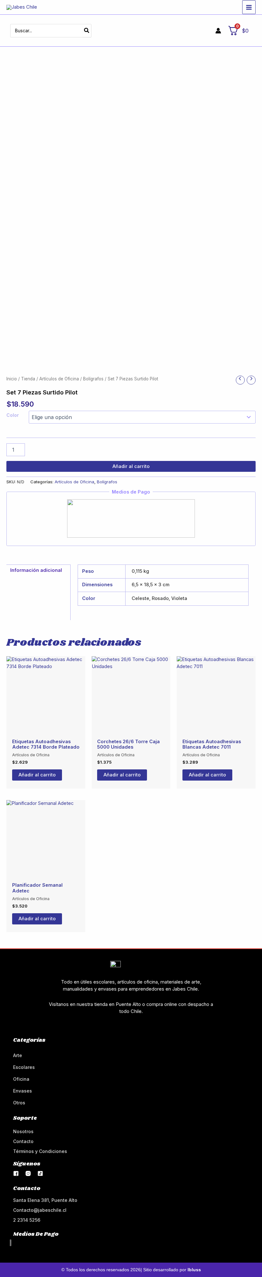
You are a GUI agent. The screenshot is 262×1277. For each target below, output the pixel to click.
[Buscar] (87, 30)
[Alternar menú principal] (249, 7)
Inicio (11, 378)
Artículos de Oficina (59, 378)
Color (12, 415)
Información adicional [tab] (36, 570)
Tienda (28, 378)
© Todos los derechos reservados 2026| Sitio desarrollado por (131, 1269)
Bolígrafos (93, 378)
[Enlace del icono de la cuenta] (218, 31)
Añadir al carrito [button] (37, 775)
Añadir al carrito (131, 466)
